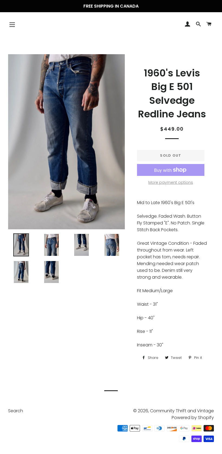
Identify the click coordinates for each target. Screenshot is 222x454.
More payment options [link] (170, 182)
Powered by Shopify (193, 417)
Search (15, 411)
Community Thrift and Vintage (182, 411)
